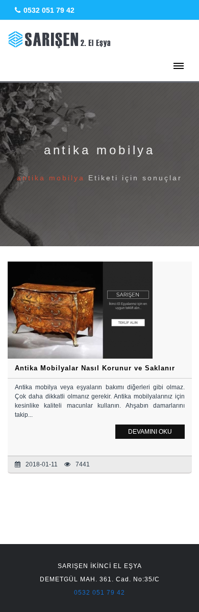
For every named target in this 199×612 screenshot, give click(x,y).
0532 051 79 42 (48, 10)
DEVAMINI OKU (150, 431)
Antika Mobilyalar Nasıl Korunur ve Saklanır (95, 368)
